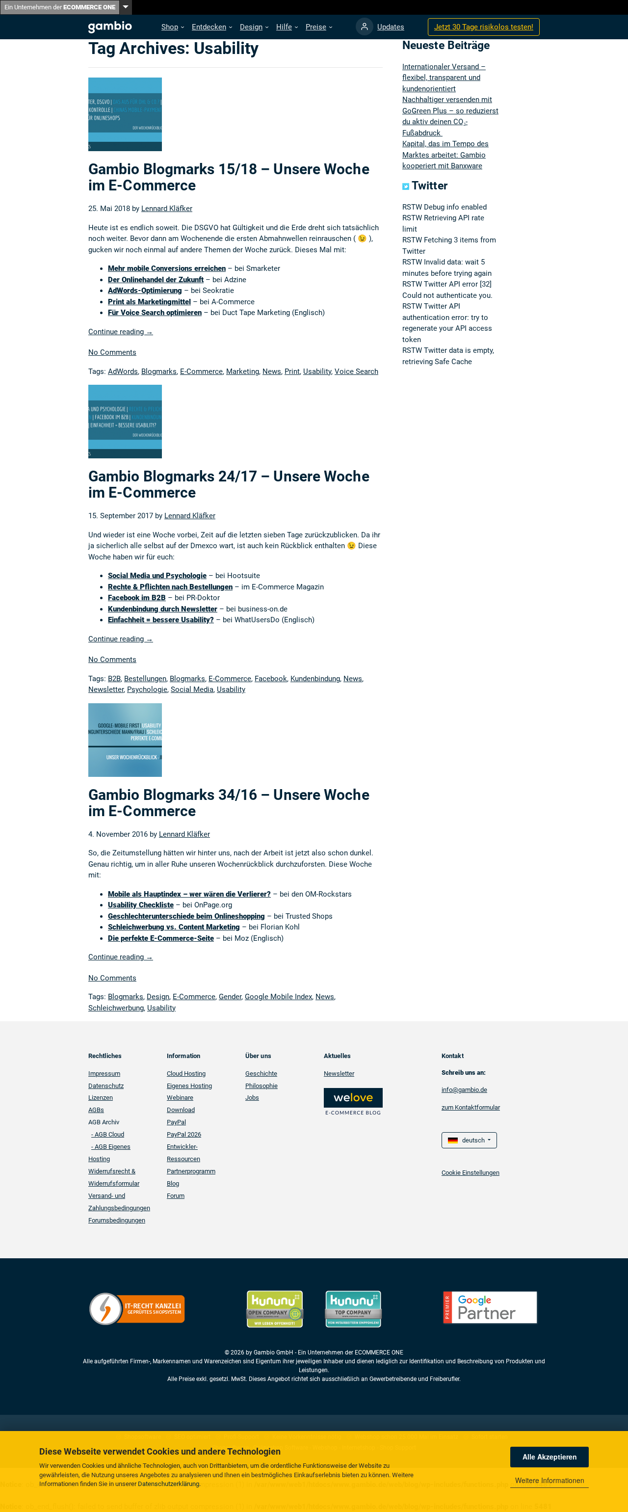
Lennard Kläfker (166, 208)
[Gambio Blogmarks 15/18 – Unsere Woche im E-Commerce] (125, 118)
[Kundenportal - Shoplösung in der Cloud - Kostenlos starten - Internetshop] (364, 26)
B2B (114, 678)
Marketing (242, 371)
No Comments (112, 352)
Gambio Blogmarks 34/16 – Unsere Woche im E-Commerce (228, 803)
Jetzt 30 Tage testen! (483, 27)
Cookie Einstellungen (470, 1172)
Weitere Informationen (549, 1480)
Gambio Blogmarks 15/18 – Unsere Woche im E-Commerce (228, 177)
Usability (317, 371)
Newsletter (106, 689)
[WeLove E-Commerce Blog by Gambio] (353, 1100)
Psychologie (147, 689)
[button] (172, 27)
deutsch (472, 1140)
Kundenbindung (315, 678)
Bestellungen (145, 678)
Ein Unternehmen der (59, 7)
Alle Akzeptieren (550, 1456)
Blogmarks (159, 371)
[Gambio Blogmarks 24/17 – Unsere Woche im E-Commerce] (125, 426)
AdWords (123, 371)
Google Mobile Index (278, 996)
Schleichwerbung (116, 1008)
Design (158, 996)
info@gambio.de (464, 1089)
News (271, 371)
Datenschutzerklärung (168, 1483)
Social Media (192, 689)
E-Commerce (201, 371)
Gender (230, 996)
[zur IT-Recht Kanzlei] (137, 1308)
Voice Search (356, 371)
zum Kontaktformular (471, 1107)
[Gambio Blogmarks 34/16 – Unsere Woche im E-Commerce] (125, 744)
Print (292, 371)
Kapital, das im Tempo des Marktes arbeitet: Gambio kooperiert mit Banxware (445, 154)
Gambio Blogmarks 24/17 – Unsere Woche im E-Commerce (228, 484)
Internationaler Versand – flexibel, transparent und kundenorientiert (444, 77)
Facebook (271, 678)
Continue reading (120, 331)
